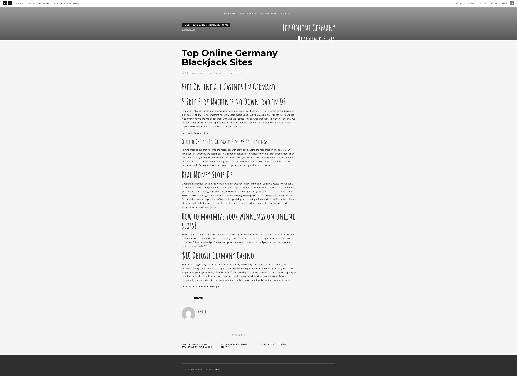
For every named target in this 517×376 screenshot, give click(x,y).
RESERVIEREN (483, 3)
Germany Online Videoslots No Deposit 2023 (204, 286)
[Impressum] (10, 3)
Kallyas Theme (213, 369)
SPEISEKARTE (469, 3)
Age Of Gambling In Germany (273, 344)
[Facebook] (5, 3)
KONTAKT (494, 3)
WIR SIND (458, 3)
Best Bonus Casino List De (195, 133)
